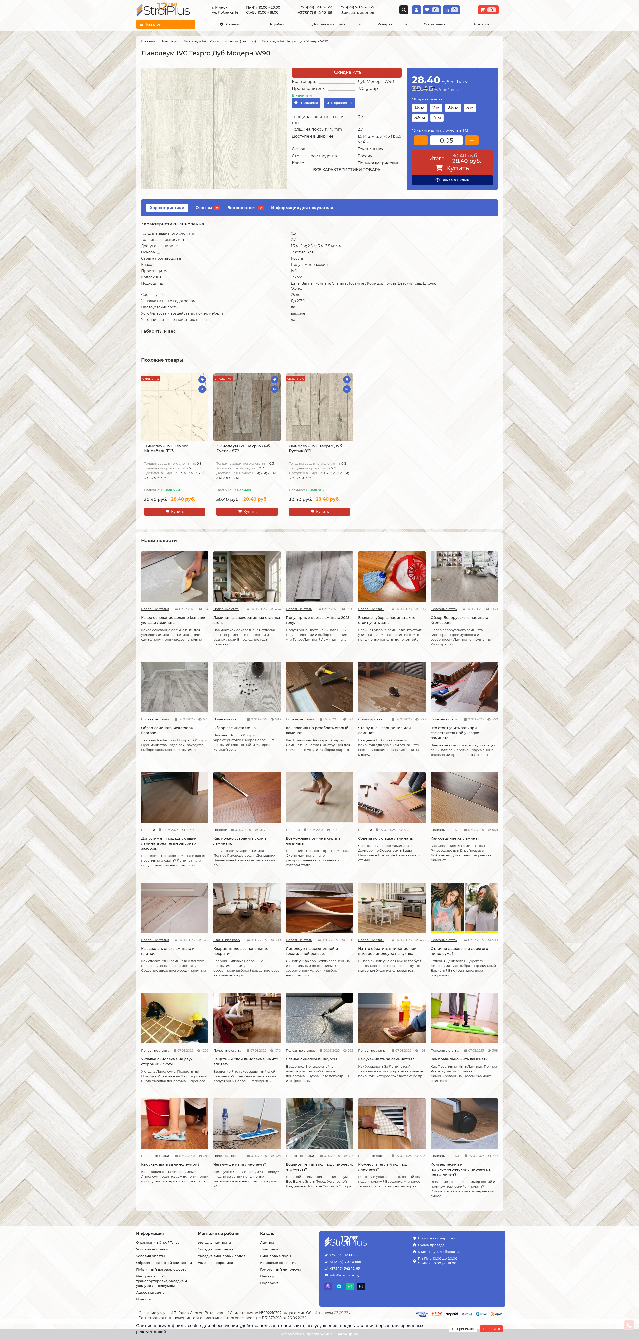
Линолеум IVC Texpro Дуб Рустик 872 (243, 448)
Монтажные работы (218, 1233)
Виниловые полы (275, 1256)
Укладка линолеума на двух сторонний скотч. (167, 1061)
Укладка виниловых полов (221, 1256)
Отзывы (207, 207)
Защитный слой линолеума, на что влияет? (245, 1061)
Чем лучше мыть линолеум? (239, 1164)
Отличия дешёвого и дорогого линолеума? (459, 951)
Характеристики (167, 207)
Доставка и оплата (329, 24)
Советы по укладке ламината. (385, 838)
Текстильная (371, 149)
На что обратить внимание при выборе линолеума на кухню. (387, 951)
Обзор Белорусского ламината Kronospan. (459, 620)
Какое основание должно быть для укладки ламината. (173, 620)
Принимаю (491, 1329)
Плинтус (267, 1276)
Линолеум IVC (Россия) (203, 41)
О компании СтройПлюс (158, 1242)
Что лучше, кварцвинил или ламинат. (384, 730)
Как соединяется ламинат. (455, 838)
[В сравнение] (202, 389)
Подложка (269, 1283)
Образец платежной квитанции (164, 1263)
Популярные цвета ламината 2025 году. (317, 620)
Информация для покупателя (302, 207)
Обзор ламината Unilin (234, 728)
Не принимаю (463, 1329)
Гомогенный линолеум (280, 1269)
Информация (150, 1233)
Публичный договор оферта (161, 1269)
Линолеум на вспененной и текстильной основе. (312, 951)
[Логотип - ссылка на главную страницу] (361, 1242)
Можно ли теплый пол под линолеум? (382, 1167)
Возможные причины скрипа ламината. (313, 841)
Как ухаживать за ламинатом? (386, 1059)
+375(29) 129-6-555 (344, 1255)
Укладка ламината (214, 1242)
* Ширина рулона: (427, 99)
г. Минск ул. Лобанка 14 (439, 1252)
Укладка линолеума (216, 1249)
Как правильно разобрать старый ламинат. (317, 730)
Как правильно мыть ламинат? (459, 1059)
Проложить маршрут (437, 1238)
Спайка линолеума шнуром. (312, 1059)
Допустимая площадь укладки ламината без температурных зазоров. (169, 843)
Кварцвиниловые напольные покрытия (240, 951)
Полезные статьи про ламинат (156, 609)
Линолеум (169, 41)
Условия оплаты (150, 1256)
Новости (481, 24)
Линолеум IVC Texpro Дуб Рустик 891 (315, 448)
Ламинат (268, 1242)
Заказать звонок (357, 12)
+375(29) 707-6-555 (345, 1262)
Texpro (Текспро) (242, 41)
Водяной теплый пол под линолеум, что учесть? (319, 1167)
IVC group (368, 88)
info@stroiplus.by (344, 1275)
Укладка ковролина (215, 1263)
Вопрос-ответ (244, 207)
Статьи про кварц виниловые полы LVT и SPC (373, 719)
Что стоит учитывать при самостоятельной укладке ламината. (455, 733)
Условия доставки (152, 1249)
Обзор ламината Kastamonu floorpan (167, 730)
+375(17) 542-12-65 (344, 1268)
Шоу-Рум (275, 24)
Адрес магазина (150, 1292)
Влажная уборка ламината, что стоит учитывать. (386, 620)
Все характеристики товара (346, 169)
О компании (435, 24)
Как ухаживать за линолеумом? (170, 1164)
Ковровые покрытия (278, 1263)
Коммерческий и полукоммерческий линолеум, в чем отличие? (461, 1169)
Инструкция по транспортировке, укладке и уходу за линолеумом (161, 1281)
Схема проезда (431, 1245)
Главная (148, 41)
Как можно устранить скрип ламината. (239, 841)
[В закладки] (202, 379)
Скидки (232, 24)
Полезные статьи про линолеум (300, 940)
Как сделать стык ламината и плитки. (168, 951)
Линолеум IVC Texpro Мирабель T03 (166, 448)
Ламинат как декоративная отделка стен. (246, 620)
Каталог (268, 1233)
